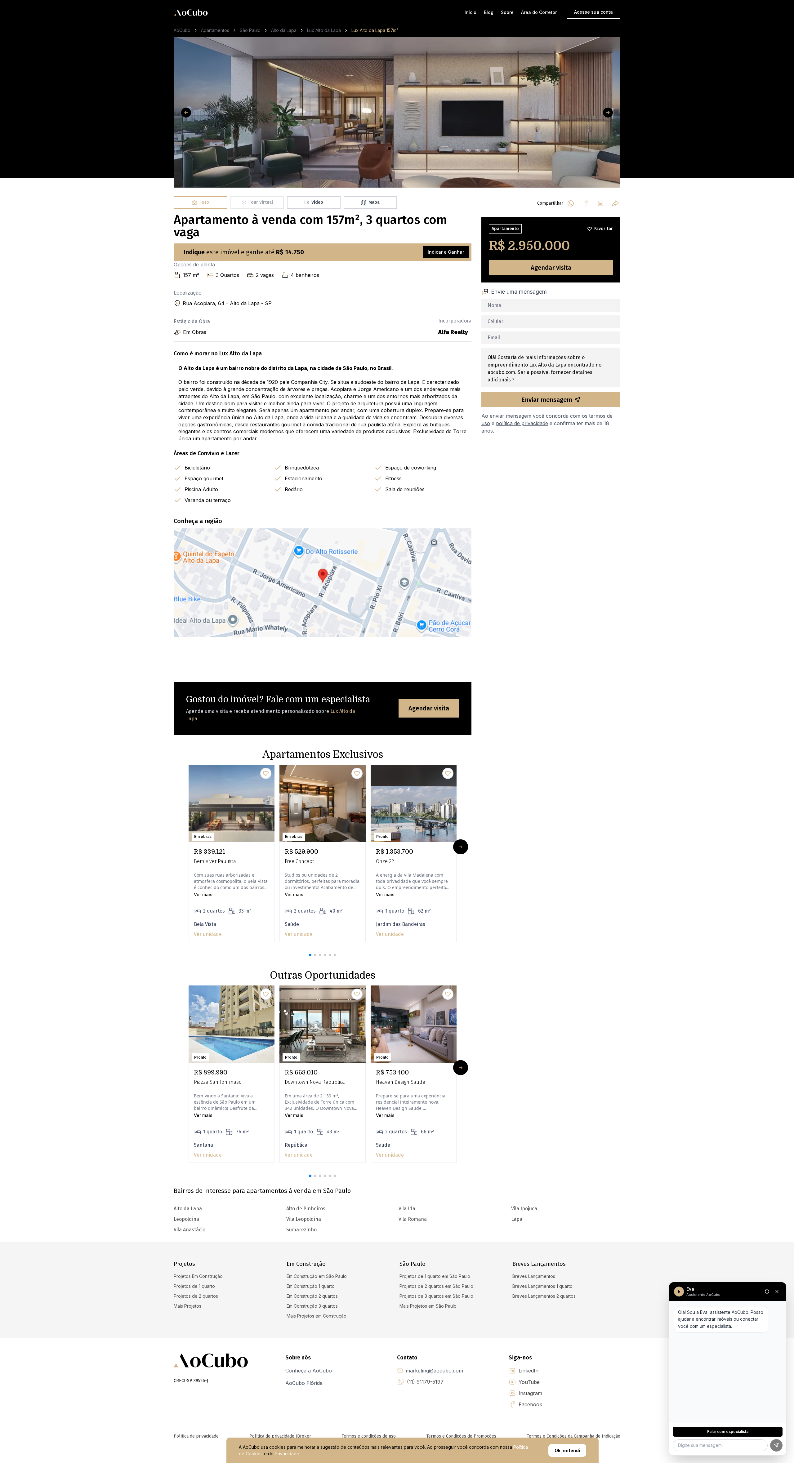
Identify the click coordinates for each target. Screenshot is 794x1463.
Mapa (374, 202)
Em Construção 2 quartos (312, 1296)
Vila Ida (407, 1209)
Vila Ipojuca (524, 1209)
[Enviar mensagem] (776, 1445)
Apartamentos (215, 30)
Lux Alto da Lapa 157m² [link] (374, 30)
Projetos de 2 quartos (196, 1296)
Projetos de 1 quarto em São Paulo (434, 1276)
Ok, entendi (567, 1450)
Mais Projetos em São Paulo (428, 1306)
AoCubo (182, 30)
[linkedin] (600, 203)
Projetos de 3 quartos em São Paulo (436, 1296)
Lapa (516, 1219)
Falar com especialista (727, 1431)
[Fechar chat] (777, 1291)
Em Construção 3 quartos (312, 1306)
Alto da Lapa (284, 30)
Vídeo (317, 202)
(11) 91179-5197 (425, 1382)
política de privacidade (522, 423)
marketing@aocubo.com (434, 1370)
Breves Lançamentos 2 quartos (544, 1296)
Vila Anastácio (189, 1230)
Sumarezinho (301, 1230)
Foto (204, 202)
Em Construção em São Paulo (317, 1276)
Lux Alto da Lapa (324, 30)
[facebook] (586, 203)
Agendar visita (428, 708)
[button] (310, 955)
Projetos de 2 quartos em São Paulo (436, 1286)
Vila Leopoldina (303, 1219)
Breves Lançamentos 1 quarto (542, 1286)
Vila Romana (413, 1219)
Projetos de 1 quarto (194, 1286)
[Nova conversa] (767, 1291)
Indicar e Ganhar (446, 252)
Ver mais (203, 894)
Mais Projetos (187, 1306)
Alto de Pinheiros (305, 1209)
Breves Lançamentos (533, 1276)
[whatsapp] (571, 203)
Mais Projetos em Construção (316, 1315)
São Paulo (250, 30)
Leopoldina (186, 1219)
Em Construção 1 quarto (311, 1286)
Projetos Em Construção (198, 1276)
